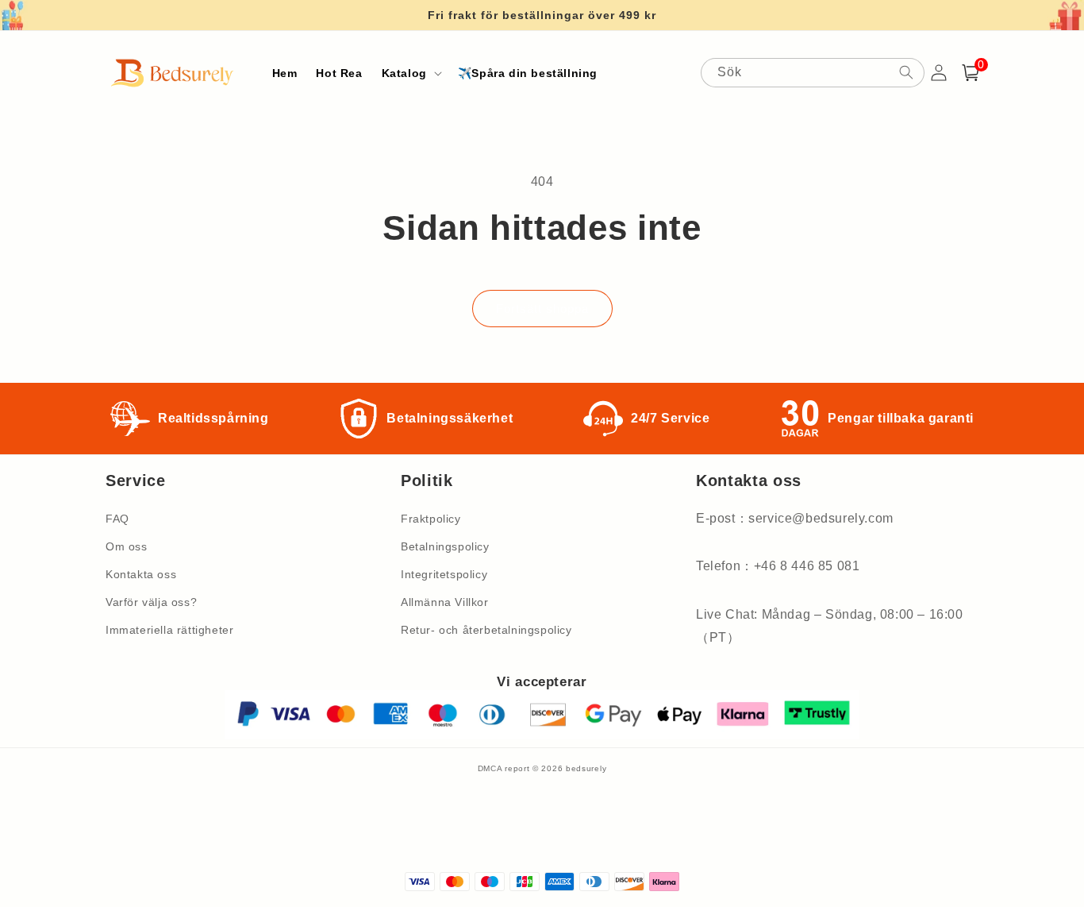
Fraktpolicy (431, 518)
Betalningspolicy (445, 546)
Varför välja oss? (151, 602)
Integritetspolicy (444, 574)
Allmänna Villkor (445, 602)
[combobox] (813, 73)
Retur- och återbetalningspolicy (486, 629)
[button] (410, 73)
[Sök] (906, 72)
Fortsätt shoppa (542, 308)
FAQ (117, 518)
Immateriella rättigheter (169, 629)
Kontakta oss (141, 574)
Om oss (127, 546)
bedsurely (586, 768)
